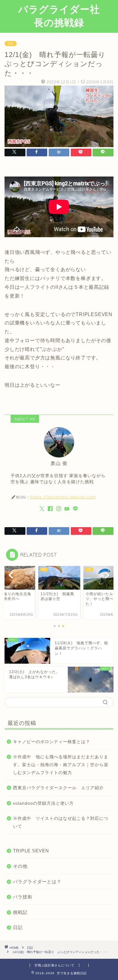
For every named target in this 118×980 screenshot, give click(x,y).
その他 (20, 866)
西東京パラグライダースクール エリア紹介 (58, 788)
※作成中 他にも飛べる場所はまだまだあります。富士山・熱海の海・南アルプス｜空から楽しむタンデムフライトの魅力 (60, 765)
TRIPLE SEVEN (31, 850)
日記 (11, 43)
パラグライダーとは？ (37, 881)
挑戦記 (20, 912)
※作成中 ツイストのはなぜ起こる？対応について (60, 822)
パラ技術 (22, 896)
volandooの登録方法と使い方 (43, 803)
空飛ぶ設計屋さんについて (54, 965)
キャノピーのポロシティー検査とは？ (51, 741)
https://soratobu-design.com (63, 496)
